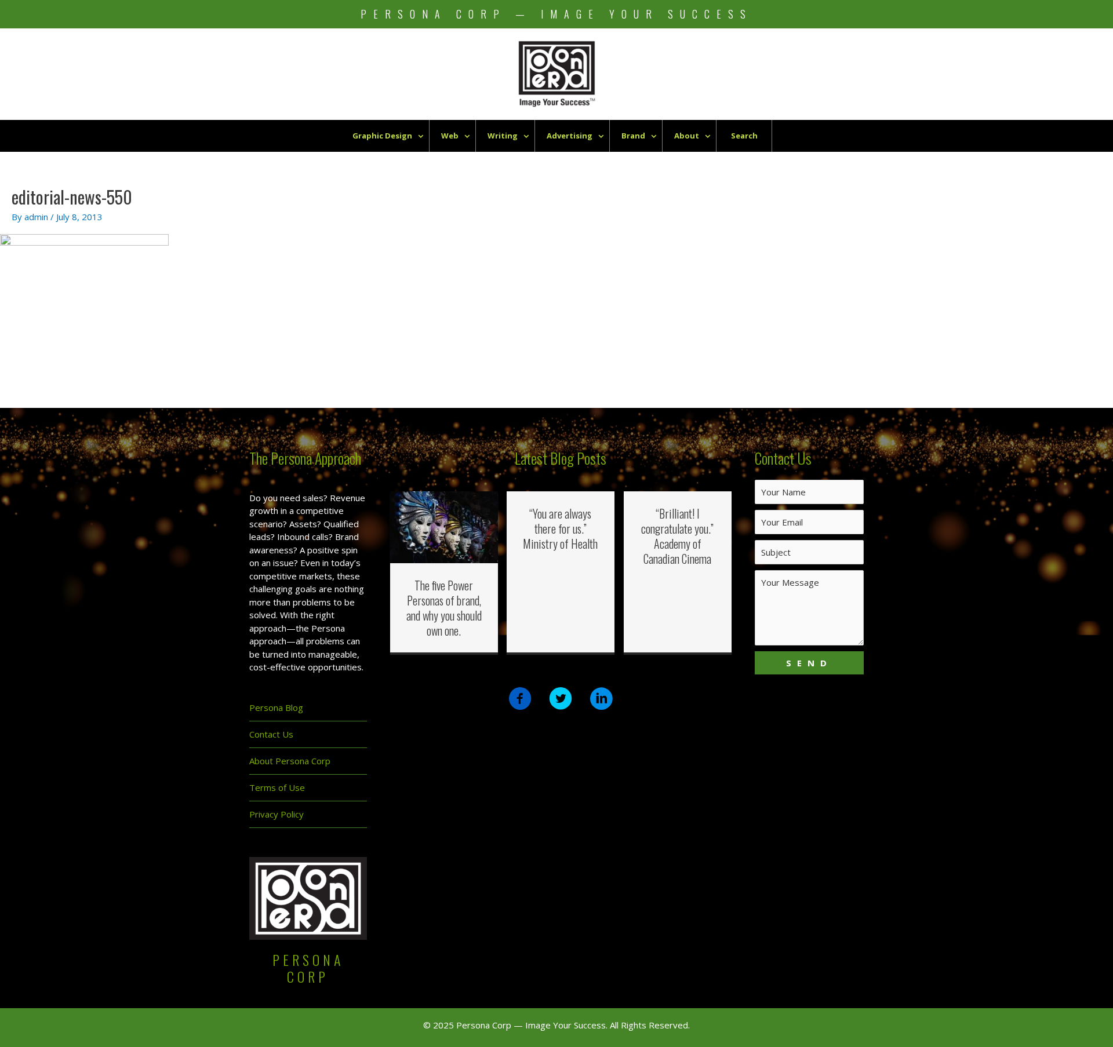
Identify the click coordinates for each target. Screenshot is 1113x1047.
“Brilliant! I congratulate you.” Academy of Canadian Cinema (677, 536)
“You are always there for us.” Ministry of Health (560, 528)
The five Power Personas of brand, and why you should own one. (444, 608)
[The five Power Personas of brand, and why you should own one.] (444, 526)
